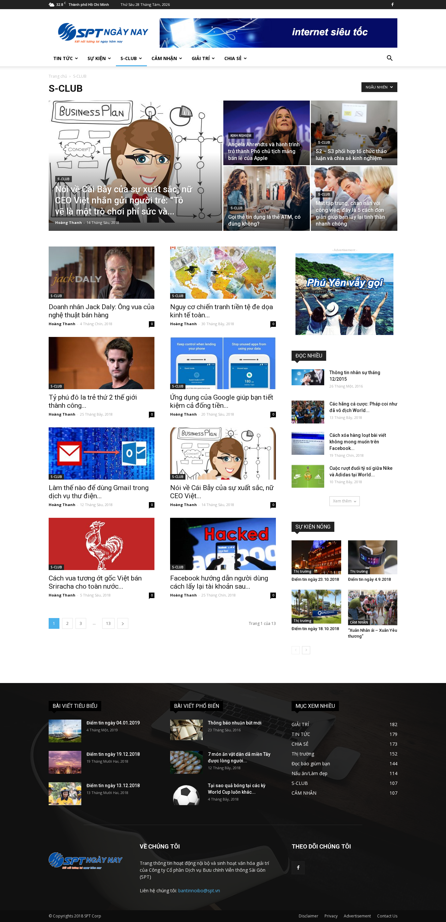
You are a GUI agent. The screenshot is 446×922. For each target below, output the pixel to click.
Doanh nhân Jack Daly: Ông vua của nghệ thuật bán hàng (101, 311)
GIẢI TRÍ (201, 58)
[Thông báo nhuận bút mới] (186, 730)
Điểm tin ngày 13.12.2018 (113, 785)
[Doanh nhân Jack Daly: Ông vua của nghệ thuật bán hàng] (101, 272)
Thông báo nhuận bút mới (235, 722)
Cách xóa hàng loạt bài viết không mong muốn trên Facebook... (357, 442)
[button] (389, 59)
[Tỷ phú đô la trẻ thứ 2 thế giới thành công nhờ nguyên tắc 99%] (101, 363)
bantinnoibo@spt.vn (199, 890)
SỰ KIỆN (97, 58)
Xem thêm (342, 501)
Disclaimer (308, 916)
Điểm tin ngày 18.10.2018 (315, 628)
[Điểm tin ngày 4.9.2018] (373, 557)
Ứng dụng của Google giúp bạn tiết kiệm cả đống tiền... (221, 401)
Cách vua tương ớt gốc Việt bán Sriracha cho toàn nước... (95, 582)
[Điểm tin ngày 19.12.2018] (65, 762)
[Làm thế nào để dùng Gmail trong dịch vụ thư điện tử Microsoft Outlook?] (101, 453)
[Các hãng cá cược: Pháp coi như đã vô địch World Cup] (308, 412)
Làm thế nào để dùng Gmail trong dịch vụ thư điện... (99, 492)
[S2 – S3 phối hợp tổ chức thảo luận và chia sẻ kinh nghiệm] (354, 129)
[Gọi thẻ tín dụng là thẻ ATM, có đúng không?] (266, 198)
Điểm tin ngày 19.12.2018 (113, 754)
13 (108, 623)
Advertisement (357, 916)
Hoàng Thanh (68, 222)
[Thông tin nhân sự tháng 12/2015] (308, 377)
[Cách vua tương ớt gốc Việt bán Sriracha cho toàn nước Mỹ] (101, 544)
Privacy (331, 916)
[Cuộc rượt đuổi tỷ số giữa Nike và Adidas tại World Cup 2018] (308, 476)
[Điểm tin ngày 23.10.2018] (316, 557)
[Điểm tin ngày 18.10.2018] (316, 607)
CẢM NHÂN (359, 622)
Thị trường (302, 571)
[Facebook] (392, 4)
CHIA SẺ (233, 58)
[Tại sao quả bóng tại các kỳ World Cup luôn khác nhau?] (186, 793)
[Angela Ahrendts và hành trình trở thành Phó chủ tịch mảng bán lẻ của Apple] (266, 133)
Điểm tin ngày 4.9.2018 (369, 579)
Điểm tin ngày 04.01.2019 (113, 722)
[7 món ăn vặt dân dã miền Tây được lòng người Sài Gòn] (186, 762)
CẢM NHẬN (164, 58)
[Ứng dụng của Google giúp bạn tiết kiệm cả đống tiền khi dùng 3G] (223, 363)
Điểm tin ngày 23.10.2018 (315, 579)
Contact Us (387, 916)
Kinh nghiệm (241, 135)
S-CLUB (128, 58)
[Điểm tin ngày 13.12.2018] (65, 793)
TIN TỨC (63, 58)
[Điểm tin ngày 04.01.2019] (65, 731)
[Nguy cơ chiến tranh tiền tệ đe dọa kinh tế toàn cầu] (223, 272)
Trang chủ (58, 76)
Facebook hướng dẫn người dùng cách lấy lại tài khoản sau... (219, 582)
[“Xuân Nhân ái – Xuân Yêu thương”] (373, 607)
